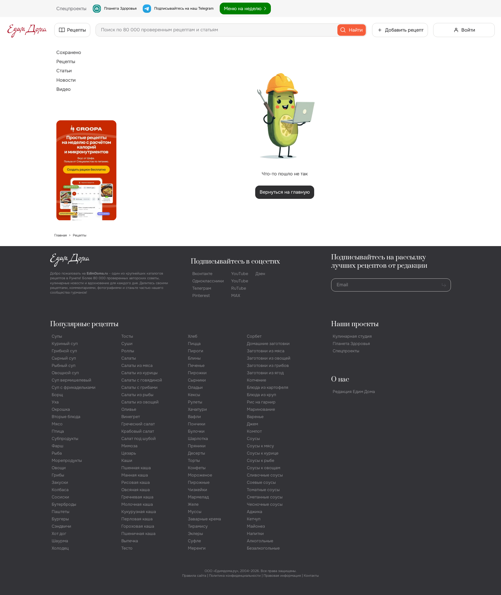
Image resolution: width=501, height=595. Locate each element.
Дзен (260, 273)
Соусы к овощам (263, 468)
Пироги (195, 351)
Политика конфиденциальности (235, 575)
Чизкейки (197, 489)
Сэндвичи (61, 526)
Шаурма (60, 541)
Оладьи (195, 387)
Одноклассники (208, 281)
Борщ (57, 394)
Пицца (194, 343)
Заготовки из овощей (268, 358)
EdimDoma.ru (97, 273)
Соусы (253, 438)
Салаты (128, 358)
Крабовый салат (137, 431)
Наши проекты (355, 324)
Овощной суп (65, 373)
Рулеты (195, 402)
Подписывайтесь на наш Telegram (183, 8)
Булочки (196, 431)
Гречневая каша (137, 497)
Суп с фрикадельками (74, 387)
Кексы (194, 394)
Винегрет (130, 416)
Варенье (255, 416)
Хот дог (59, 533)
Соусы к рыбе (260, 460)
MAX (235, 295)
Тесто (127, 548)
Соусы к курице (262, 453)
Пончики (196, 424)
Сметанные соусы (265, 497)
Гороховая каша (137, 526)
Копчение (256, 380)
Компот (254, 431)
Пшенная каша (136, 468)
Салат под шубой (138, 438)
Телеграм (201, 288)
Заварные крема (204, 519)
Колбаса (60, 489)
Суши (127, 343)
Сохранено (68, 52)
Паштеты (60, 511)
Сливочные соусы (265, 475)
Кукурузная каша (138, 511)
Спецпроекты (346, 351)
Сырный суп (64, 358)
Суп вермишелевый (71, 380)
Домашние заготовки (268, 343)
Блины (194, 358)
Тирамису (198, 526)
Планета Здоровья (120, 8)
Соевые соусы (261, 482)
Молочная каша (137, 504)
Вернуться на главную (285, 192)
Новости (66, 80)
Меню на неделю (242, 8)
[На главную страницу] (27, 30)
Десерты (196, 453)
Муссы (194, 511)
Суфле (194, 541)
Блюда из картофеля (267, 387)
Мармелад (198, 497)
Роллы (127, 351)
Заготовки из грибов (268, 365)
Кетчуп (253, 519)
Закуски (60, 482)
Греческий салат (138, 424)
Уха (55, 402)
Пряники (197, 446)
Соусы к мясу (260, 446)
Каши (126, 460)
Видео (63, 89)
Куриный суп (65, 343)
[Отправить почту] (444, 285)
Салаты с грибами (139, 387)
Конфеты (197, 468)
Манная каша (134, 475)
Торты (194, 460)
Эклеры (195, 533)
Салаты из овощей (140, 402)
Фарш (57, 446)
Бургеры (60, 519)
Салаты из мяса (137, 365)
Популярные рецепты (84, 324)
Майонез (256, 526)
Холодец (60, 548)
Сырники (197, 380)
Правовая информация (282, 575)
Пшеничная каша (138, 533)
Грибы (58, 475)
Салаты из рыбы (137, 394)
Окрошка (61, 409)
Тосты (127, 336)
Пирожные (199, 482)
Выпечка (129, 541)
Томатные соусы (263, 489)
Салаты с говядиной (141, 380)
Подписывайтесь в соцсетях (235, 261)
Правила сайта (194, 575)
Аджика (254, 511)
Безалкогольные (263, 548)
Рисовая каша (135, 482)
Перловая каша (137, 519)
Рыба (57, 453)
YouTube (239, 273)
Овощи (59, 468)
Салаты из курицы (139, 373)
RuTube (238, 288)
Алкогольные (260, 541)
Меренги (197, 548)
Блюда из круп (261, 394)
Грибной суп (64, 351)
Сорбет (254, 336)
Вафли (194, 416)
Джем (252, 424)
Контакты (311, 575)
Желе (193, 504)
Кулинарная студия (352, 336)
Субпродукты (65, 438)
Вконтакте (202, 273)
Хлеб (192, 336)
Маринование (261, 409)
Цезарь (128, 453)
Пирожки (197, 373)
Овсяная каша (135, 489)
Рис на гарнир (261, 402)
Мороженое (200, 475)
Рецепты (65, 61)
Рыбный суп (63, 365)
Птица (58, 431)
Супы (57, 336)
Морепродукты (67, 460)
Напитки (255, 533)
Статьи (64, 71)
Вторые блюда (66, 416)
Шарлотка (198, 438)
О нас (340, 379)
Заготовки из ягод (265, 373)
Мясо (57, 424)
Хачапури (197, 409)
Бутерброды (64, 504)
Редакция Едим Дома (354, 391)
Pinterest (201, 295)
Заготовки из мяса (265, 351)
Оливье (128, 409)
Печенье (196, 365)
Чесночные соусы (265, 504)
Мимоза (129, 446)
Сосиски (60, 497)
